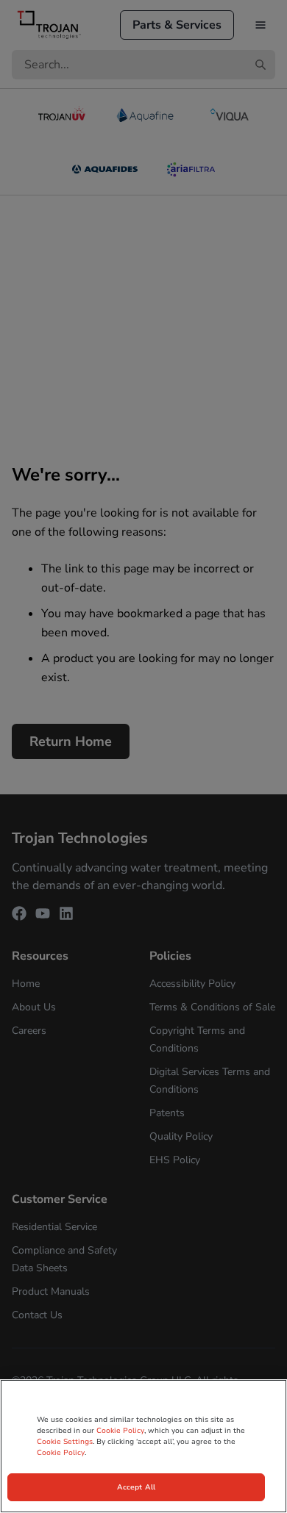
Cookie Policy (120, 1431)
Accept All (136, 1487)
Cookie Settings (65, 1442)
